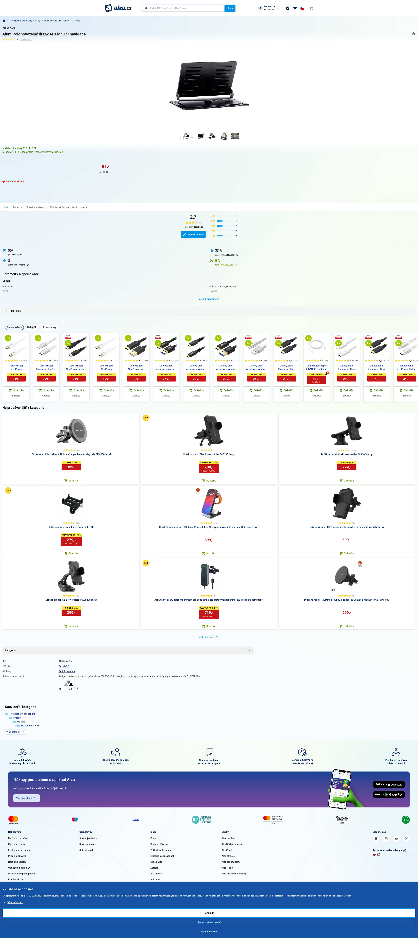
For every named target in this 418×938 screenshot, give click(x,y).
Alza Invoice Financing (234, 873)
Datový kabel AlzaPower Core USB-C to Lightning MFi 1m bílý (347, 367)
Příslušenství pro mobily (56, 20)
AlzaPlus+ (227, 850)
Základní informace (160, 850)
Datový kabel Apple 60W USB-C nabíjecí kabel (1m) (316, 367)
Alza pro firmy (229, 838)
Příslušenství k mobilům (22, 714)
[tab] (6, 207)
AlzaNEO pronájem (232, 844)
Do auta (21, 721)
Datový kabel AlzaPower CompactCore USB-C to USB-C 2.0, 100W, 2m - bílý (16, 367)
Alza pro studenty (231, 862)
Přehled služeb (16, 879)
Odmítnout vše (209, 931)
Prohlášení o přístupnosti (21, 873)
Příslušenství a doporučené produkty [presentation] (68, 207)
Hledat (229, 8)
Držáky (76, 20)
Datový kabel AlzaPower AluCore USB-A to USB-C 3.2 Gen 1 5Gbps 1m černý (166, 367)
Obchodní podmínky (19, 867)
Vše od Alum (9, 27)
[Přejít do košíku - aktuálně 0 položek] (311, 8)
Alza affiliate (228, 856)
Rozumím (209, 912)
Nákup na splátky (17, 862)
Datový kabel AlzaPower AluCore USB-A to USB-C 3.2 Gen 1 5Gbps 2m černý (226, 367)
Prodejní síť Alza (17, 856)
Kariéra (154, 867)
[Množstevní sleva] (68, 337)
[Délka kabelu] (8, 338)
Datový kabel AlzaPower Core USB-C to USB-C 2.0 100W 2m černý (286, 367)
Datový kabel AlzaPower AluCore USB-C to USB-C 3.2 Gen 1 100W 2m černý (196, 367)
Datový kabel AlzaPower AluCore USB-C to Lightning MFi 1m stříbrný (46, 367)
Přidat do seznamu (15, 181)
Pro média (156, 873)
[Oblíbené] (295, 8)
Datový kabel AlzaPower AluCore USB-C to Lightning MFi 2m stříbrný (406, 367)
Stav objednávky (88, 838)
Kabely (16, 395)
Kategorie (10, 650)
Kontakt (154, 838)
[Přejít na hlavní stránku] (118, 8)
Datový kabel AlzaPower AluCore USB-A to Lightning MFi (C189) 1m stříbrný (256, 367)
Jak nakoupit (86, 850)
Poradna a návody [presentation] (35, 207)
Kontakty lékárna (159, 844)
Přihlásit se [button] (269, 9)
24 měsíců (64, 666)
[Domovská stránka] (3, 20)
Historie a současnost (162, 856)
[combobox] (183, 8)
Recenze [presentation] (17, 207)
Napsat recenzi (195, 234)
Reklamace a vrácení (19, 850)
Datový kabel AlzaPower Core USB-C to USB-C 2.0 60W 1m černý (376, 367)
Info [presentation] (6, 207)
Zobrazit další (206, 637)
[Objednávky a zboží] (288, 8)
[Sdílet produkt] (413, 33)
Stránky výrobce (67, 671)
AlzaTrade (227, 867)
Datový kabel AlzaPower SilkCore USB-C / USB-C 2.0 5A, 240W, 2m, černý (76, 367)
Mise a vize (156, 862)
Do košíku (74, 480)
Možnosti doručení (18, 838)
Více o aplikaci (24, 798)
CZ (378, 854)
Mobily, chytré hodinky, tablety (25, 20)
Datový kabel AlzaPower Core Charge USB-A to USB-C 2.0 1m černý (136, 367)
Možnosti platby (16, 844)
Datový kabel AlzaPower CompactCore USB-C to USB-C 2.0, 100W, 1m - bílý (106, 367)
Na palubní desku (30, 725)
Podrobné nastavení (209, 922)
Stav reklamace (87, 844)
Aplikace (155, 879)
